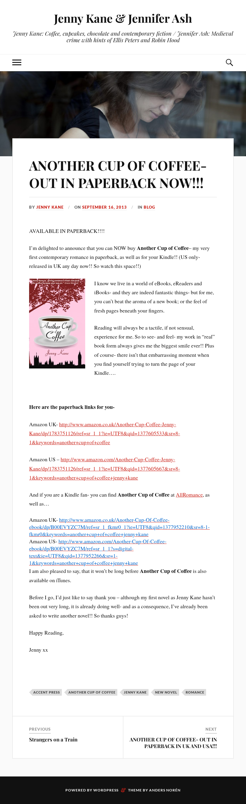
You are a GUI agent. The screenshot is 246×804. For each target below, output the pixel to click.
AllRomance (189, 494)
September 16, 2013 (104, 207)
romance (195, 692)
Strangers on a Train (53, 739)
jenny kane (135, 692)
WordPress (105, 790)
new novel (166, 692)
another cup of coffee (92, 692)
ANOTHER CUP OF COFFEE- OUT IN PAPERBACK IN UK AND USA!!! (173, 742)
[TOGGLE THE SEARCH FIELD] (229, 62)
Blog (149, 207)
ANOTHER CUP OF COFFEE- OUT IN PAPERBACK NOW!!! (118, 173)
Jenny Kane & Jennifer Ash (123, 18)
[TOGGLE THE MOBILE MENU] (16, 62)
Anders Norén (165, 790)
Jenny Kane (50, 207)
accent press (46, 692)
